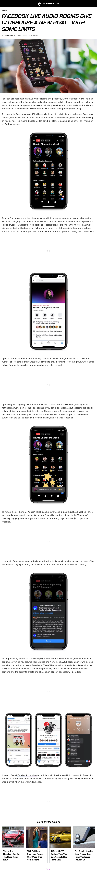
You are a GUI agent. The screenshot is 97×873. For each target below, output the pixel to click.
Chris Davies (9, 35)
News (4, 11)
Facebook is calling (27, 775)
